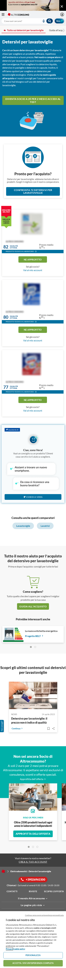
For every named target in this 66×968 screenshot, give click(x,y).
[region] (33, 939)
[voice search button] (42, 20)
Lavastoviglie (23, 525)
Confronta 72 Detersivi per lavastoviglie (33, 191)
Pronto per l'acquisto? (33, 174)
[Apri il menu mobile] (5, 14)
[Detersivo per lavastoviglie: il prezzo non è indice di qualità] (33, 696)
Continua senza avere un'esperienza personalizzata (44, 915)
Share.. (53, 728)
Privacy (9, 949)
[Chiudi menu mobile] (61, 6)
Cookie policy (19, 949)
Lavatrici (45, 525)
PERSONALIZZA (33, 955)
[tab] (31, 647)
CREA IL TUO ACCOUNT (33, 861)
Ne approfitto (33, 259)
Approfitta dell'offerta (33, 833)
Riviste (33, 891)
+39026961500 (35, 879)
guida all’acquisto (33, 606)
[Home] (3, 871)
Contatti (12, 891)
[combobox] (27, 21)
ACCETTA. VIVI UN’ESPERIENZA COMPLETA (33, 963)
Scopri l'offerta (54, 891)
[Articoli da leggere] (48, 728)
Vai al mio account (32, 270)
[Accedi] (62, 14)
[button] (36, 252)
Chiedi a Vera (34, 497)
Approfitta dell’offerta (32, 779)
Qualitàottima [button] (14, 247)
